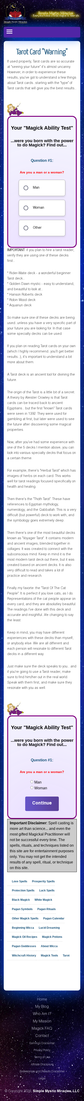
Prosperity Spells (43, 881)
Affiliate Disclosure (42, 1064)
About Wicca (49, 946)
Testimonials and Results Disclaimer (42, 1071)
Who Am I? (42, 1014)
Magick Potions (52, 937)
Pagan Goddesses (24, 946)
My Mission (42, 1022)
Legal (42, 1078)
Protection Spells (23, 890)
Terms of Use (42, 1057)
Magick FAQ (42, 1029)
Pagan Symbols (22, 909)
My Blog (42, 1007)
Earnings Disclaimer (42, 1043)
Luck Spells (47, 890)
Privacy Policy (42, 1050)
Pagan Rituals (46, 909)
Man (38, 782)
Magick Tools (49, 955)
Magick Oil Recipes (24, 937)
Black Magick (21, 899)
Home (42, 1000)
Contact (42, 1036)
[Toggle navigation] (9, 31)
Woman (40, 788)
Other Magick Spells (25, 918)
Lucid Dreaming (49, 927)
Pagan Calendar (53, 918)
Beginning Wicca (23, 927)
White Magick (43, 899)
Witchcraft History (24, 955)
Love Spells (19, 881)
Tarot (66, 955)
